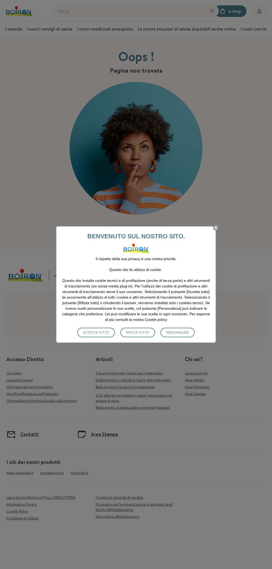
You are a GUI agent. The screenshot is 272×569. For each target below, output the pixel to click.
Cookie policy (156, 319)
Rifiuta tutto (137, 332)
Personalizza (177, 332)
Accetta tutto (96, 332)
